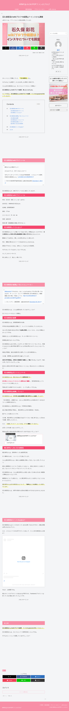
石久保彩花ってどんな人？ (16, 112)
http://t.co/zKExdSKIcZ (29, 296)
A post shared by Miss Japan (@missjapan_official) (23, 584)
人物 (4, 670)
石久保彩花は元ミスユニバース (17, 120)
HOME (41, 705)
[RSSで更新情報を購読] (60, 71)
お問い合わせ (64, 705)
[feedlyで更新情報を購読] (58, 71)
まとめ (11, 129)
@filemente (8, 291)
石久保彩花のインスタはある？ (17, 127)
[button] (41, 48)
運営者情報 (47, 705)
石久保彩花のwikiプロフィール (17, 108)
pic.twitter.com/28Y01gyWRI (12, 298)
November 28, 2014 (35, 302)
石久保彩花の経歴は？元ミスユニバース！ (19, 116)
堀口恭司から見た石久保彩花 (17, 123)
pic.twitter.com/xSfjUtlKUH (25, 177)
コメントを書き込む (23, 691)
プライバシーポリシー (55, 705)
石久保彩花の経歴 (14, 118)
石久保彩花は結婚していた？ (17, 121)
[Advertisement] (23, 66)
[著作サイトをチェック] (56, 71)
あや (58, 50)
